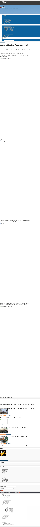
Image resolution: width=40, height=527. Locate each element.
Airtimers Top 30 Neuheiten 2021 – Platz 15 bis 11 (14, 446)
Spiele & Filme (7, 22)
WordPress (21, 492)
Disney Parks (7, 18)
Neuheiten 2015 (9, 29)
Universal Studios (12, 389)
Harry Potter (2, 389)
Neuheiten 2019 (7, 26)
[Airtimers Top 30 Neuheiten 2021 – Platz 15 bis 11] (4, 442)
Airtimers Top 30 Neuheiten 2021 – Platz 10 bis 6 (14, 436)
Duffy (3, 47)
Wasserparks (7, 19)
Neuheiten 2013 (9, 31)
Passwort (2, 488)
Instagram (4, 3)
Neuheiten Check (7, 20)
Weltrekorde (6, 35)
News (3, 14)
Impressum (4, 1)
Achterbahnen (7, 15)
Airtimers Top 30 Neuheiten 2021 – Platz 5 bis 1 (14, 427)
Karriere (4, 38)
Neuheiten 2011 (9, 34)
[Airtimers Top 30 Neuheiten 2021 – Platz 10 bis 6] (4, 433)
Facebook (4, 2)
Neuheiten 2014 (9, 30)
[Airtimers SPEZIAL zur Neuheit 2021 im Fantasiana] (4, 414)
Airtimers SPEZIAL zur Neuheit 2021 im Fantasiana (15, 418)
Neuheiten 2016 (9, 28)
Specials (6, 23)
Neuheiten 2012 (9, 33)
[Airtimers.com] (2, 8)
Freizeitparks (7, 16)
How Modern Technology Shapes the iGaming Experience (17, 404)
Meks (13, 492)
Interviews (6, 21)
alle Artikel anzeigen (4, 460)
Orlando (6, 389)
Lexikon (6, 36)
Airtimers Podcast (5, 4)
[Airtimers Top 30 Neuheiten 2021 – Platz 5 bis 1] (4, 423)
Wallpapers (4, 37)
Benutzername (3, 486)
